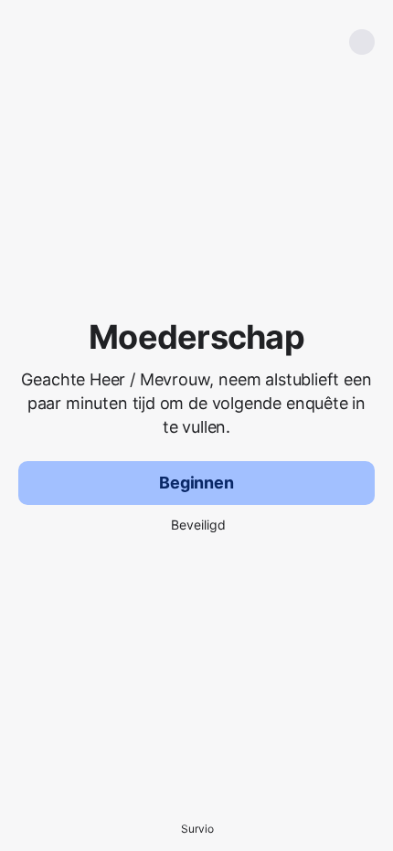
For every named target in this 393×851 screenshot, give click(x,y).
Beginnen (196, 482)
